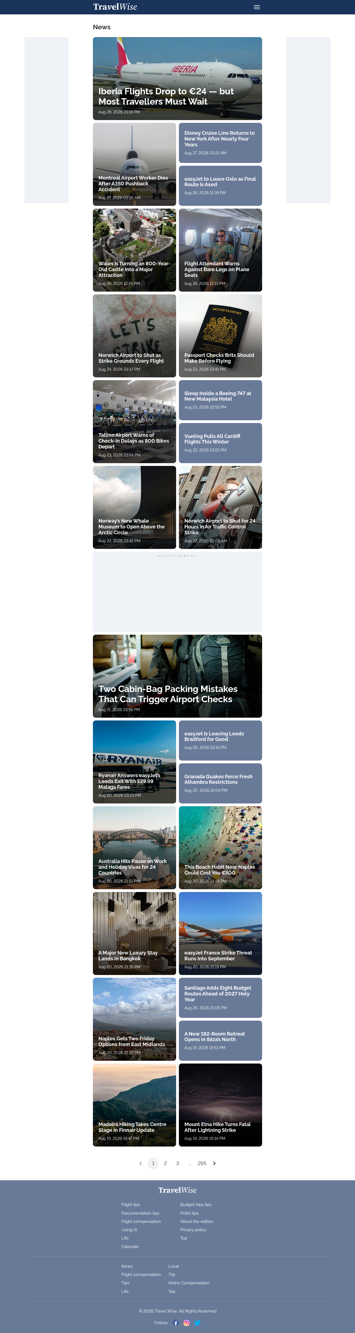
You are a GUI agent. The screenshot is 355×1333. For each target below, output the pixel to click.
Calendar (130, 1246)
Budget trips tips (195, 1204)
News (127, 1266)
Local (173, 1266)
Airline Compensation (188, 1282)
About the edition (197, 1221)
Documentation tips (140, 1213)
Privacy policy (193, 1229)
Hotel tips (189, 1213)
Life (125, 1238)
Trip (171, 1274)
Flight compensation (141, 1221)
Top (183, 1238)
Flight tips (130, 1204)
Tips (125, 1282)
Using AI (129, 1229)
